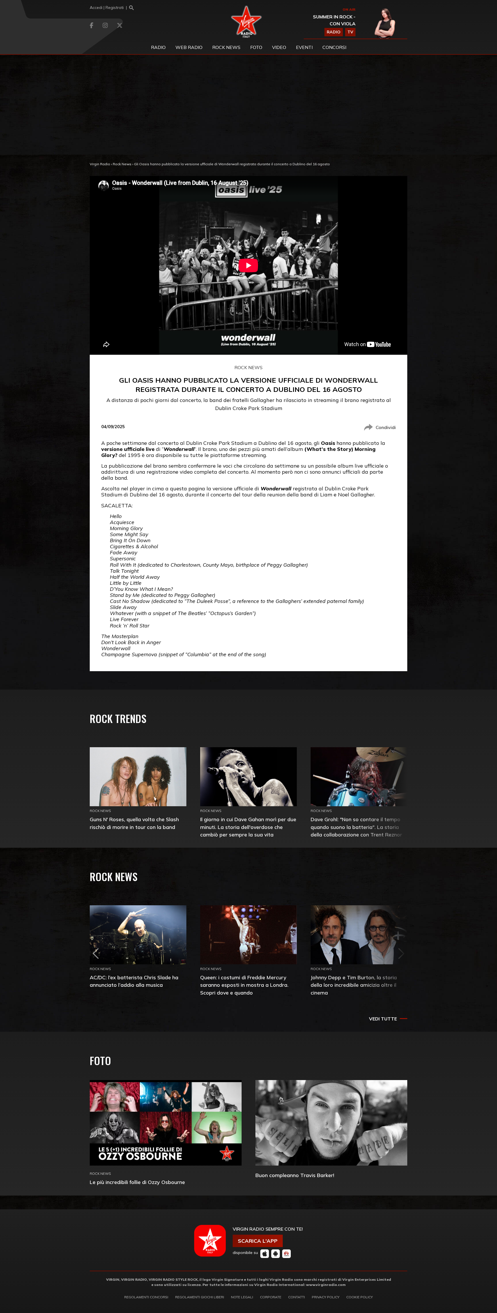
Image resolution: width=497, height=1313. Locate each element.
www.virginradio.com (326, 1284)
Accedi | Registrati (107, 7)
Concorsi (334, 47)
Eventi (304, 47)
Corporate (270, 1297)
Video (279, 47)
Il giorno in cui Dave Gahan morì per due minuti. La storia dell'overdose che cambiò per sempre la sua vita (248, 827)
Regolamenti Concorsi (146, 1297)
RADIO (334, 32)
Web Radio (188, 47)
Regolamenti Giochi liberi (199, 1297)
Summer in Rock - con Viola (334, 20)
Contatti (296, 1297)
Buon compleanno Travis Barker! (294, 1175)
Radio (158, 47)
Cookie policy (359, 1297)
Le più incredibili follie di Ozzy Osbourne (137, 1182)
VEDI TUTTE (383, 1019)
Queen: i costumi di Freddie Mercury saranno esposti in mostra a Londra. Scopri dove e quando (244, 985)
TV (350, 32)
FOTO (256, 47)
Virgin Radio (100, 164)
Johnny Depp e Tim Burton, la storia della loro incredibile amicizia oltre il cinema (354, 985)
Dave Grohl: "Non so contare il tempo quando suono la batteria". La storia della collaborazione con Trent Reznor (356, 827)
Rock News (226, 47)
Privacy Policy (325, 1297)
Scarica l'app (258, 1241)
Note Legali (242, 1297)
